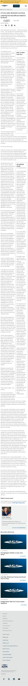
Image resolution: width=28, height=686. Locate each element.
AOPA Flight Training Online (19, 502)
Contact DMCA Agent (7, 657)
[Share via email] (14, 25)
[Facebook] (3, 679)
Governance (5, 623)
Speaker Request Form (7, 630)
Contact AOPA (6, 634)
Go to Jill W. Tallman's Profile (18, 527)
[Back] (1, 9)
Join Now (16, 6)
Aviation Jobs (6, 651)
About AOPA (5, 613)
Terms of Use (6, 643)
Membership (5, 618)
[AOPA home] (4, 6)
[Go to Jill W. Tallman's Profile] (6, 515)
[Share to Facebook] (6, 25)
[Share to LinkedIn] (12, 25)
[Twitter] (8, 679)
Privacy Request (6, 660)
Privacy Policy (6, 648)
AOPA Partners (5, 628)
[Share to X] (9, 25)
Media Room (5, 637)
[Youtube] (19, 679)
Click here (16, 2)
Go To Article (23, 556)
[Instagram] (14, 679)
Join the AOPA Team (6, 625)
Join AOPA (4, 616)
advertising (5, 640)
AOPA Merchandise (7, 654)
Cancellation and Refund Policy (10, 645)
